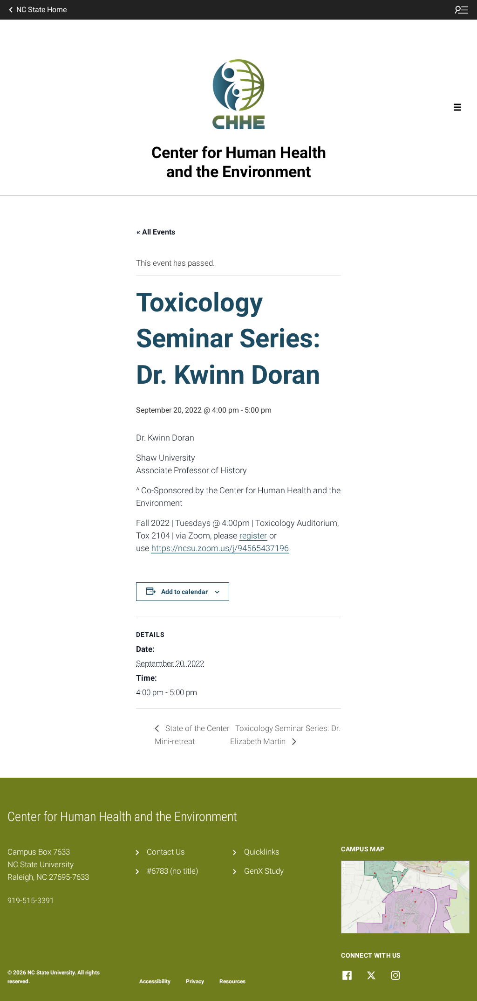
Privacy (195, 981)
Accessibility (154, 981)
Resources (232, 981)
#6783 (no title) (172, 871)
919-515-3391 (30, 900)
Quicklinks (261, 851)
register (253, 535)
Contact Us (166, 851)
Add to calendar (184, 591)
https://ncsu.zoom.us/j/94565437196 (220, 548)
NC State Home (41, 9)
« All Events (155, 232)
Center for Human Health (238, 162)
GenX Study (264, 871)
